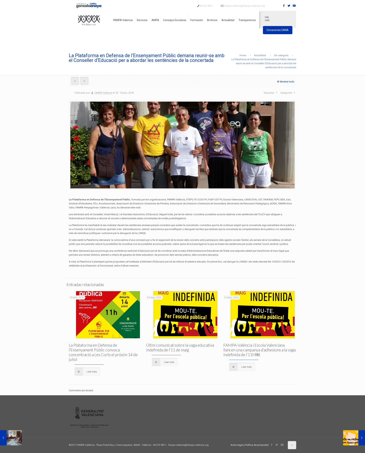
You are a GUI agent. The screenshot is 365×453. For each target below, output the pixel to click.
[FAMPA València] (89, 20)
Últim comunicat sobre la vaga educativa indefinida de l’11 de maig (180, 347)
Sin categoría (281, 55)
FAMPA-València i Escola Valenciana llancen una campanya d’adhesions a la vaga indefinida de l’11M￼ (259, 350)
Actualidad (260, 55)
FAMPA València (103, 92)
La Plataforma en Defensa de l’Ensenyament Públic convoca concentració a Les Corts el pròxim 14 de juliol (103, 352)
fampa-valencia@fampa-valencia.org (244, 5)
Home (243, 55)
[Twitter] (289, 5)
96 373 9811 (206, 5)
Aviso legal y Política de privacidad (250, 445)
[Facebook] (284, 5)
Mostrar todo (287, 81)
